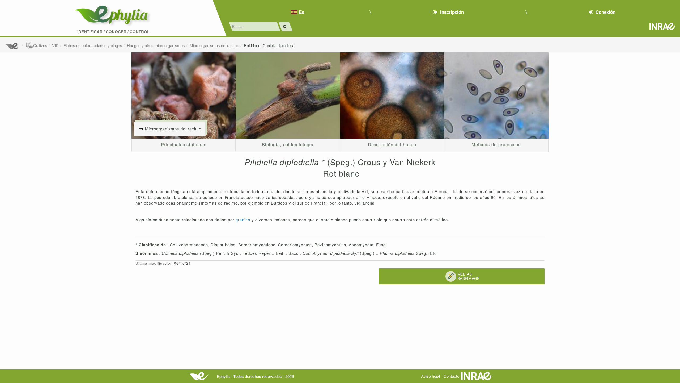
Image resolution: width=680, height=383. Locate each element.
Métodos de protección (496, 144)
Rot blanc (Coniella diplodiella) (270, 45)
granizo (244, 219)
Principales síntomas (183, 144)
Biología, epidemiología (287, 144)
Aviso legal (430, 376)
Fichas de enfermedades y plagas (92, 45)
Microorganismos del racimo (214, 45)
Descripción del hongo (392, 144)
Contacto (451, 376)
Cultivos (40, 45)
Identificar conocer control (113, 32)
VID (55, 45)
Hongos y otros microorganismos (156, 45)
